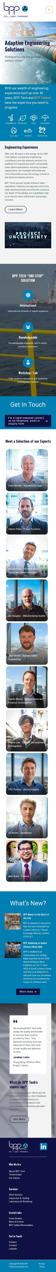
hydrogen (22, 123)
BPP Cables (42, 98)
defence (28, 136)
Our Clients (14, 1178)
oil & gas (14, 136)
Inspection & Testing (19, 1198)
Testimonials (15, 1174)
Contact (13, 1245)
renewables (11, 123)
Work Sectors (15, 1194)
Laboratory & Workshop (20, 1201)
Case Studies (15, 1218)
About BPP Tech (17, 1171)
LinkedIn (13, 1248)
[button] (28, 421)
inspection (42, 136)
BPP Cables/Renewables (21, 1225)
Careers (13, 1242)
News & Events (16, 1221)
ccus (34, 123)
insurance (45, 123)
